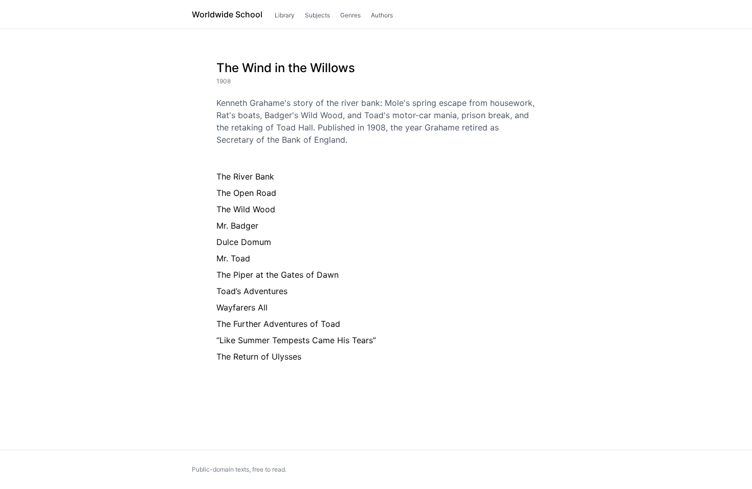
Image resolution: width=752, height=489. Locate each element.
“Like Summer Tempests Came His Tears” (296, 340)
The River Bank (245, 176)
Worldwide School (227, 14)
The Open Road (246, 193)
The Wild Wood (245, 209)
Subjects (317, 15)
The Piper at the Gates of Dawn (277, 275)
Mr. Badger (237, 225)
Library (285, 15)
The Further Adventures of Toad (278, 324)
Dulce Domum (243, 242)
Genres (350, 15)
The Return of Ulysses (258, 356)
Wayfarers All (242, 307)
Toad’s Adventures (251, 291)
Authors (382, 15)
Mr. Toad (233, 258)
